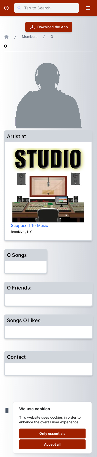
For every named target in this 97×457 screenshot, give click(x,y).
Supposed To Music (29, 225)
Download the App (52, 27)
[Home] (6, 36)
